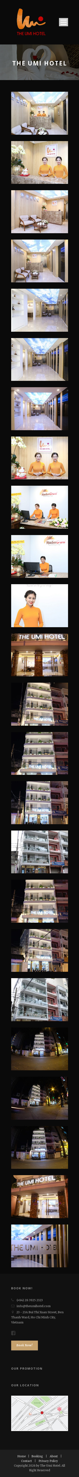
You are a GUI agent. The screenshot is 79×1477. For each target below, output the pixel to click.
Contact (26, 1461)
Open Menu (63, 22)
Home (21, 1456)
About (54, 1456)
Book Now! (24, 1345)
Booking (37, 1456)
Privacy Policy (48, 1461)
